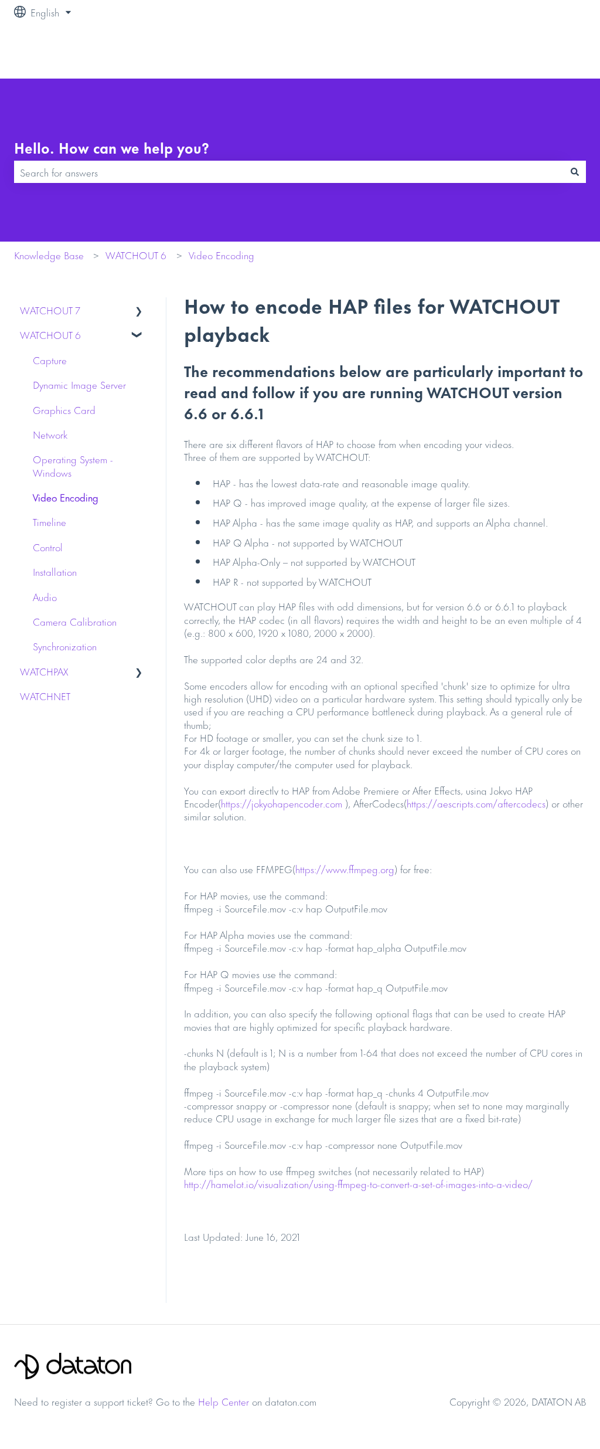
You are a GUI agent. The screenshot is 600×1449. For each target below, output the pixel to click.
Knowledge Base (49, 254)
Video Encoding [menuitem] (65, 496)
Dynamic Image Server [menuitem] (79, 384)
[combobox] (289, 172)
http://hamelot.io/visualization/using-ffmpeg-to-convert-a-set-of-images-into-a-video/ (358, 1183)
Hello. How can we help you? (111, 147)
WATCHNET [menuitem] (45, 695)
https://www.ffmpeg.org (344, 868)
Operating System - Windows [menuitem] (73, 465)
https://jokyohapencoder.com (281, 802)
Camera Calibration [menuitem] (75, 621)
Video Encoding (221, 254)
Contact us (552, 51)
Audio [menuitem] (45, 596)
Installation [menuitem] (55, 571)
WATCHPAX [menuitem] (44, 670)
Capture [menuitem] (50, 359)
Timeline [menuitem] (49, 521)
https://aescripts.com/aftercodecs (476, 802)
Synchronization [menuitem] (65, 645)
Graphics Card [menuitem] (64, 409)
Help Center (223, 1401)
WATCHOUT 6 (135, 254)
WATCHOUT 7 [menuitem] (50, 309)
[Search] (575, 172)
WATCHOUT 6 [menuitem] (50, 334)
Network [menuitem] (50, 434)
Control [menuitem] (48, 546)
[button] (138, 310)
